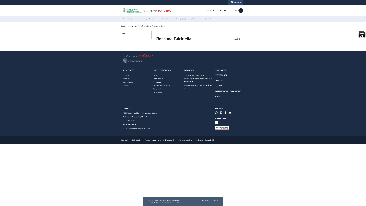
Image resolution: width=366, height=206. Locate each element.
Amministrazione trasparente (228, 91)
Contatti (126, 108)
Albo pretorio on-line (185, 140)
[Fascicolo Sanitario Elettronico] (222, 128)
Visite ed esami (158, 78)
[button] (235, 2)
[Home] (165, 10)
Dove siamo (126, 78)
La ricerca (219, 80)
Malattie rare (157, 92)
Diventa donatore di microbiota (194, 75)
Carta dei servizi (128, 82)
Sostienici (219, 85)
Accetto (215, 200)
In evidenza (189, 70)
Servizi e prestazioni (162, 70)
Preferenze (205, 200)
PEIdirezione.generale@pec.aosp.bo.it (138, 128)
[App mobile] (216, 122)
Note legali (124, 140)
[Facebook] (225, 112)
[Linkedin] (220, 112)
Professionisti (144, 26)
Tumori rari (157, 89)
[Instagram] (216, 112)
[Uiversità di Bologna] (183, 60)
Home (123, 26)
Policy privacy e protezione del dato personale (159, 140)
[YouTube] (230, 112)
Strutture (126, 85)
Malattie (156, 75)
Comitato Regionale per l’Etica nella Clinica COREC (198, 86)
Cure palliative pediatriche (161, 85)
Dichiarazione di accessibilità (204, 140)
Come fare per (221, 70)
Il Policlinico (132, 26)
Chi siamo (126, 75)
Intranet (218, 96)
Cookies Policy (136, 140)
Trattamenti (157, 82)
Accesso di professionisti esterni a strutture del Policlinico (198, 80)
